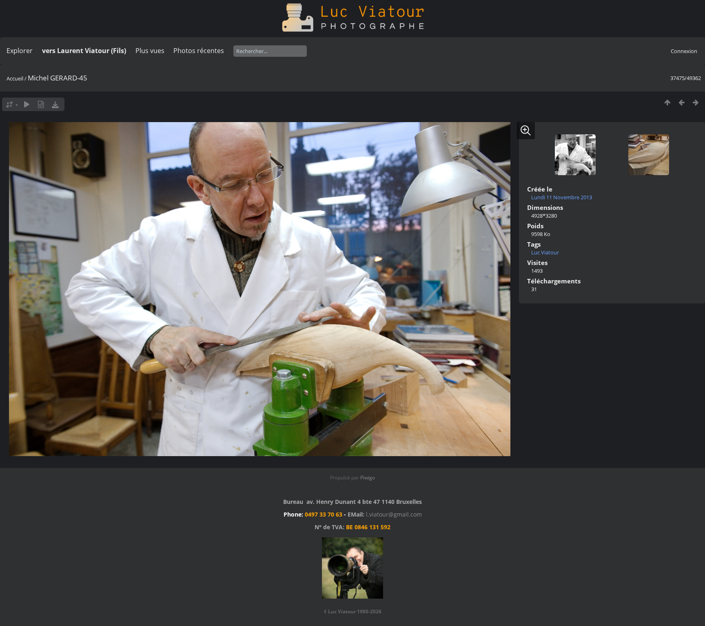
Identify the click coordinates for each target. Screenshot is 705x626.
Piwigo (367, 477)
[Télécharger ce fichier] (55, 104)
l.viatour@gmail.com (394, 514)
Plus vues (149, 50)
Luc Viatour (545, 252)
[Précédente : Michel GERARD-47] (681, 102)
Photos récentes (198, 50)
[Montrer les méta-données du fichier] (41, 104)
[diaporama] (27, 104)
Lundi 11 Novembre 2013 (561, 197)
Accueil (15, 78)
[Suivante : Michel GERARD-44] (696, 102)
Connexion (684, 51)
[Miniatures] (667, 102)
